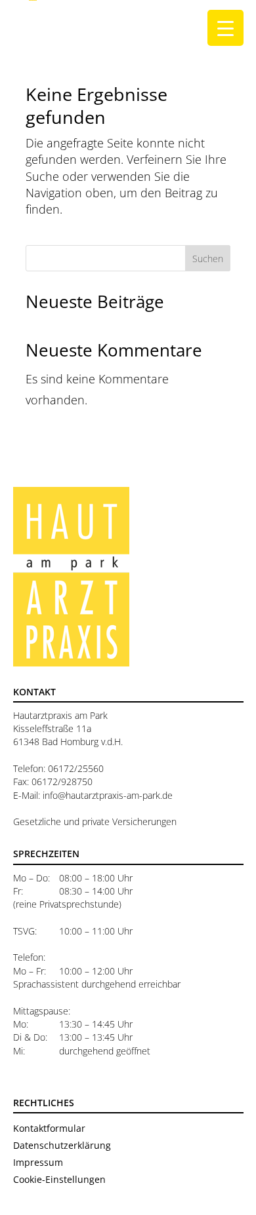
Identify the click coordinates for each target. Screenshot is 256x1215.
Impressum (38, 1162)
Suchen (207, 258)
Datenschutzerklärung (62, 1145)
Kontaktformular (49, 1128)
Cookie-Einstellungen (59, 1179)
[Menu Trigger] (225, 28)
